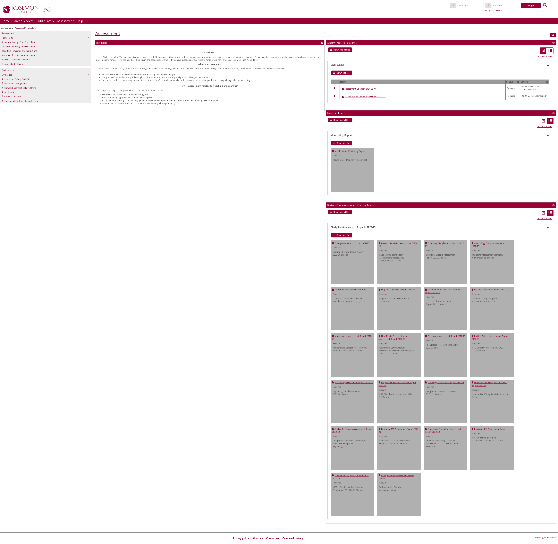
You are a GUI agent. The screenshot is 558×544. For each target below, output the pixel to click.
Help (80, 21)
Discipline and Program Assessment (18, 46)
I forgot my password (494, 10)
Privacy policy (241, 538)
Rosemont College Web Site (17, 79)
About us (257, 538)
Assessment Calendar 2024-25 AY (360, 88)
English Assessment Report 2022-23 (398, 289)
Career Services (23, 21)
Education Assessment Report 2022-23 (353, 289)
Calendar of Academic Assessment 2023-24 (365, 96)
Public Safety (45, 21)
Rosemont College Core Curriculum (18, 42)
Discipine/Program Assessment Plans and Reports (350, 205)
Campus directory (292, 538)
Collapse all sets (544, 56)
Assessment (65, 21)
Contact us (272, 538)
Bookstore (9, 92)
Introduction (102, 42)
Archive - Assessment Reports (16, 59)
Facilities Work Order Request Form (21, 101)
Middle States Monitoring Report (350, 151)
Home (5, 21)
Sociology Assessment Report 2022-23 (446, 382)
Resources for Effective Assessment (18, 55)
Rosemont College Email (15, 83)
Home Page (31, 28)
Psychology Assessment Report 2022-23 (354, 382)
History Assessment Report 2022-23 (491, 289)
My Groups (7, 74)
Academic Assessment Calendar (342, 42)
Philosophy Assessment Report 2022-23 (446, 336)
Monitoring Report (336, 113)
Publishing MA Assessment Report (490, 429)
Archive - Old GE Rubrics (13, 64)
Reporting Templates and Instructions (19, 50)
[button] (340, 49)
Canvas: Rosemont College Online (20, 88)
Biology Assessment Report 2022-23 (352, 243)
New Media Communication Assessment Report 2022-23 (393, 337)
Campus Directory (12, 96)
